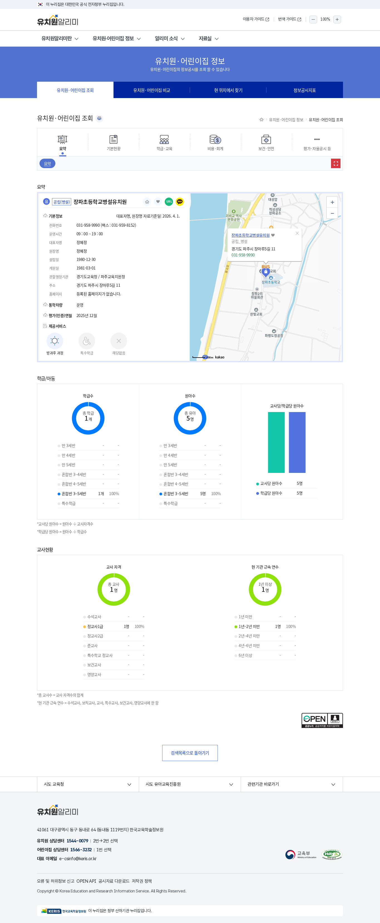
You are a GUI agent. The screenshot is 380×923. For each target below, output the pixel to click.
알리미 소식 (166, 38)
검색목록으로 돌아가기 (190, 753)
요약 (47, 163)
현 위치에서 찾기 (228, 90)
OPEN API (86, 881)
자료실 (205, 38)
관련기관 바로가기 (263, 784)
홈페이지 (147, 202)
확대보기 (335, 163)
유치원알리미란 (56, 38)
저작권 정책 (142, 881)
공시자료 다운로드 (114, 881)
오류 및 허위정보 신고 (55, 881)
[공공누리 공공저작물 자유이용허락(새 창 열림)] (322, 726)
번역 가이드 (287, 19)
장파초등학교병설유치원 (250, 235)
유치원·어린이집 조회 (75, 90)
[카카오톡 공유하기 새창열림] (180, 202)
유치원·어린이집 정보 (113, 38)
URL (169, 201)
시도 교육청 (54, 784)
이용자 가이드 (254, 19)
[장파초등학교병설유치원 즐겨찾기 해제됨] (158, 202)
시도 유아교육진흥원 (163, 784)
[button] (297, 233)
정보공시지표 (304, 90)
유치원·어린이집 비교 (151, 90)
